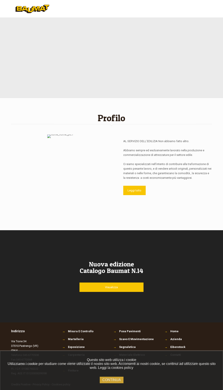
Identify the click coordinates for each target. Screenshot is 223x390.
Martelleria (73, 339)
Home (174, 331)
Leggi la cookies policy (115, 368)
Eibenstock (177, 347)
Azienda (176, 339)
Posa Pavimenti (127, 331)
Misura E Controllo (77, 331)
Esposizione (73, 347)
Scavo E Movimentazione (133, 339)
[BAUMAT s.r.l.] (32, 8)
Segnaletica (124, 347)
